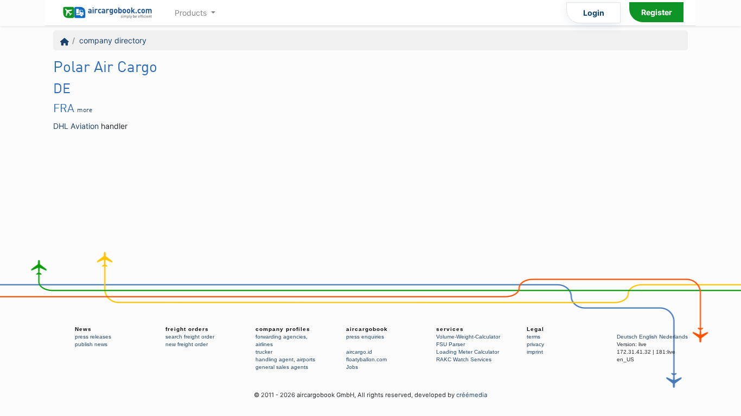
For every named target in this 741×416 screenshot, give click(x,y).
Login (593, 12)
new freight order (186, 344)
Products (192, 12)
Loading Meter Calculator (467, 352)
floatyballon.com (366, 359)
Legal (535, 329)
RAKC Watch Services (463, 359)
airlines (264, 344)
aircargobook (367, 329)
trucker (263, 352)
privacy (535, 344)
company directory (112, 40)
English (648, 337)
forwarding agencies (280, 337)
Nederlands (673, 337)
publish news (91, 344)
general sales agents (281, 367)
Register (656, 12)
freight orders (187, 329)
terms (533, 337)
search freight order (189, 337)
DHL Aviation (76, 126)
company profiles (282, 329)
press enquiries (365, 337)
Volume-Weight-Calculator (468, 337)
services (450, 329)
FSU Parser (450, 344)
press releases (93, 337)
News (83, 329)
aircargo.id (359, 352)
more (84, 110)
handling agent (274, 359)
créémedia (471, 395)
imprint (535, 352)
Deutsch (627, 337)
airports (306, 359)
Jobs (352, 367)
